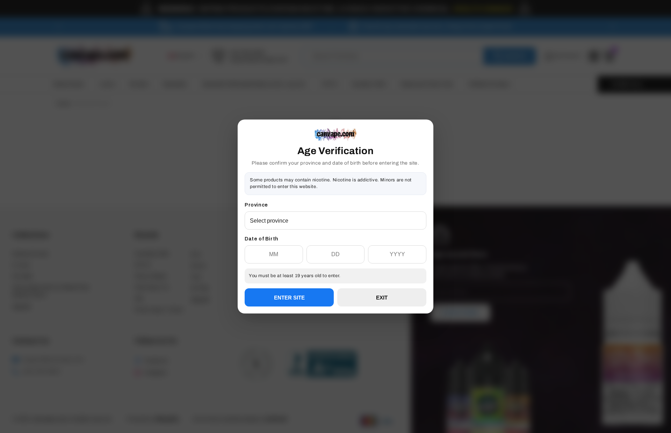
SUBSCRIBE (335, 242)
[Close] (426, 155)
